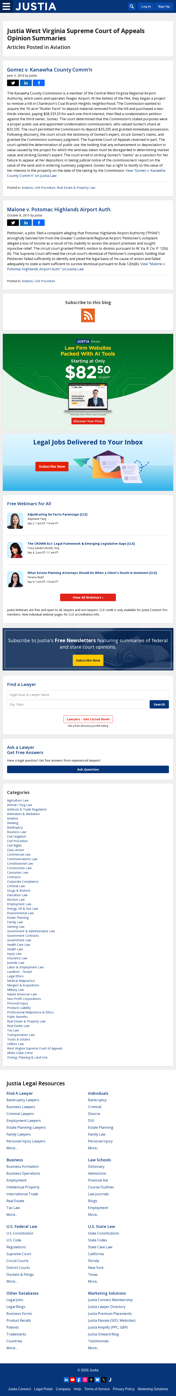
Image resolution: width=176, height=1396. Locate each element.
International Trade (22, 1194)
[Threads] (91, 1379)
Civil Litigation (16, 836)
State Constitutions (103, 1233)
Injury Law (14, 954)
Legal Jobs (14, 1299)
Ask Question (88, 769)
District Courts (18, 1267)
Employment (16, 1180)
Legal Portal (43, 1389)
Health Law (15, 949)
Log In (146, 6)
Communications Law (22, 859)
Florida (93, 1260)
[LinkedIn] (66, 1379)
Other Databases (22, 1293)
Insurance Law (17, 958)
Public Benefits (17, 1017)
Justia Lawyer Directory (106, 1306)
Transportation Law (21, 1035)
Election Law (16, 899)
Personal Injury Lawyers (25, 1141)
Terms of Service (97, 1389)
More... (11, 1148)
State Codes (97, 1240)
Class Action (15, 850)
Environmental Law (20, 913)
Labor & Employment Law (25, 967)
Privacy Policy (124, 1389)
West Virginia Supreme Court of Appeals (34, 1048)
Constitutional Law (20, 863)
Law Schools (99, 1159)
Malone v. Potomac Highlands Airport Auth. (59, 209)
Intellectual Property (22, 1187)
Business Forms (19, 1313)
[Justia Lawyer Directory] (109, 1379)
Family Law (15, 922)
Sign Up (164, 6)
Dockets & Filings (20, 1274)
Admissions (97, 1173)
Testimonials (98, 1341)
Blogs (92, 1200)
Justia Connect (19, 1389)
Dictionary (96, 1166)
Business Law (16, 832)
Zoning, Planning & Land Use (27, 1057)
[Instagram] (85, 1379)
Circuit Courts (17, 1260)
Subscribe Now (88, 660)
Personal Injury (17, 1003)
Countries (14, 1341)
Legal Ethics (15, 976)
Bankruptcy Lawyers (22, 1100)
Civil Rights (14, 845)
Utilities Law (15, 1044)
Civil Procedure (45, 188)
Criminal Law (16, 886)
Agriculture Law (18, 800)
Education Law (17, 895)
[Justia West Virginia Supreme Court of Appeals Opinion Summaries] (35, 6)
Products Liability (19, 1008)
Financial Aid (98, 1180)
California (96, 1254)
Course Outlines (101, 1187)
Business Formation (22, 1166)
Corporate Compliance (22, 881)
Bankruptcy (15, 827)
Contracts (14, 877)
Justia (94, 1370)
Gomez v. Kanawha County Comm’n (49, 69)
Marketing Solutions (107, 1293)
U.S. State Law (101, 1226)
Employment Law (19, 904)
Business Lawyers (20, 1106)
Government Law (19, 940)
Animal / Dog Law (19, 805)
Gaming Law (15, 927)
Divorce (94, 1113)
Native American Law (22, 994)
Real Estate (15, 1200)
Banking (12, 823)
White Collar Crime (20, 1053)
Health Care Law (18, 945)
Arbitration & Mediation (23, 814)
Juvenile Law (15, 963)
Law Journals (98, 1194)
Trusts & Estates (18, 1039)
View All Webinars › (88, 597)
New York (96, 1267)
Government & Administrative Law (31, 931)
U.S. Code (13, 1240)
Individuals (98, 1093)
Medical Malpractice (21, 981)
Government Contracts (23, 936)
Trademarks (16, 1334)
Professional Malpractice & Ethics (30, 1012)
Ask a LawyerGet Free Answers (25, 749)
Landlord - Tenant (19, 972)
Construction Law (19, 868)
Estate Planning (18, 917)
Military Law (15, 990)
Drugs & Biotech (18, 890)
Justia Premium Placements (110, 1313)
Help (77, 1389)
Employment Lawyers (23, 1120)
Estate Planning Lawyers (26, 1127)
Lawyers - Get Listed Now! (88, 719)
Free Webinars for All (29, 503)
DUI (91, 1120)
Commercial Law (18, 854)
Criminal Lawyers (20, 1113)
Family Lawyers (18, 1134)
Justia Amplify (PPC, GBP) (108, 1327)
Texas (93, 1274)
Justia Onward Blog (103, 1334)
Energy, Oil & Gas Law (22, 908)
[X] (103, 1379)
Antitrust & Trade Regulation (27, 809)
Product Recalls (18, 1320)
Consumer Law (17, 872)
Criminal (94, 1106)
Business (14, 1159)
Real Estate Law (18, 1026)
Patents (12, 1327)
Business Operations (23, 1173)
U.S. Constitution (19, 1233)
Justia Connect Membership (110, 1299)
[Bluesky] (97, 1379)
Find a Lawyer (21, 684)
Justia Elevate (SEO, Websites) (111, 1320)
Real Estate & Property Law (76, 188)
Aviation (27, 188)
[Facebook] (78, 1379)
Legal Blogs (15, 1306)
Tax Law (13, 1030)
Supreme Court (18, 1254)
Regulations (16, 1247)
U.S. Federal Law (21, 1226)
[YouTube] (72, 1379)
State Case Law (100, 1247)
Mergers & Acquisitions (23, 985)
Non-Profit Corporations (24, 999)
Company (63, 1389)
